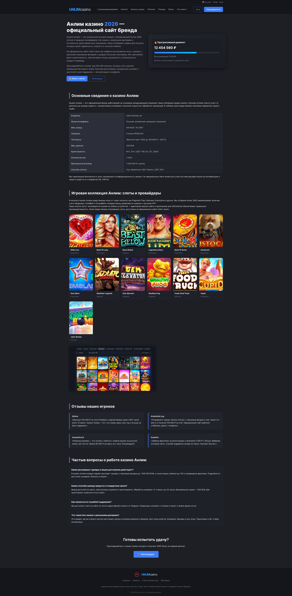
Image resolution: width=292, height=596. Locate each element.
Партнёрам (165, 580)
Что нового (181, 9)
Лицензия (126, 580)
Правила (136, 580)
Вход (198, 9)
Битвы (171, 9)
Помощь (161, 9)
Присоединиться (213, 9)
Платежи (151, 9)
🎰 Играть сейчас (77, 78)
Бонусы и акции (137, 9)
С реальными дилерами (108, 9)
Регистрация (97, 79)
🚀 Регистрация (146, 554)
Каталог (124, 9)
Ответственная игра (150, 580)
